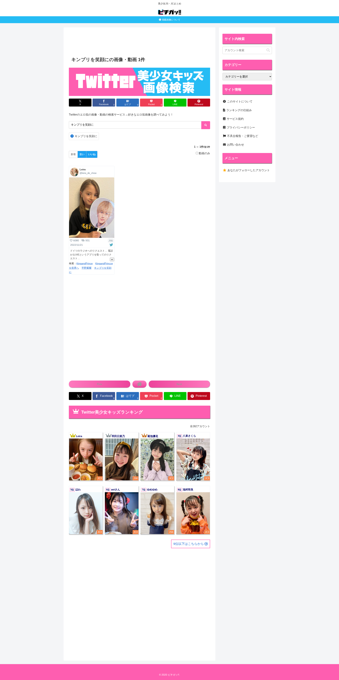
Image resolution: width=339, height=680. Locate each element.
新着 (73, 154)
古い (81, 154)
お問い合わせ (235, 144)
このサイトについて (239, 101)
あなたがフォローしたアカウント (248, 170)
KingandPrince (84, 263)
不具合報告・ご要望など (242, 135)
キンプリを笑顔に (84, 136)
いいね (92, 154)
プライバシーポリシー (241, 127)
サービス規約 (235, 118)
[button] (268, 50)
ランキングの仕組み (239, 110)
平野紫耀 (86, 268)
